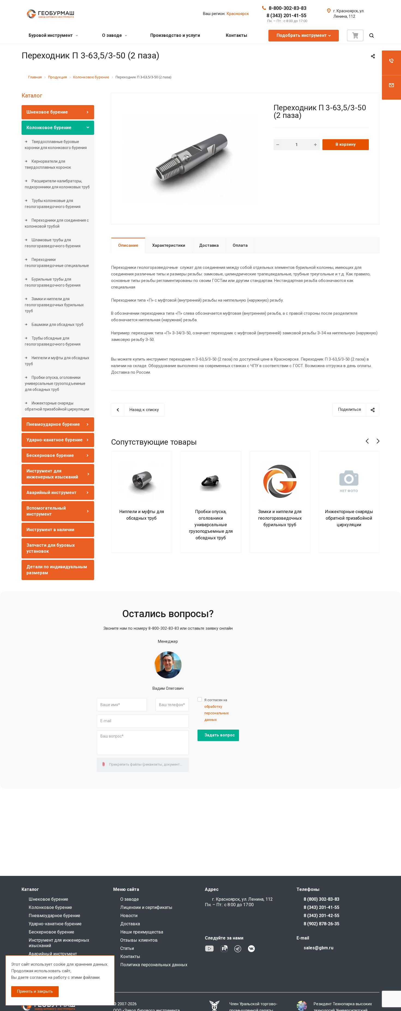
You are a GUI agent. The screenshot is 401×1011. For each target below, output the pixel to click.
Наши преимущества (141, 932)
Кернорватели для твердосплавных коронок (48, 164)
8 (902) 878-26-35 (321, 923)
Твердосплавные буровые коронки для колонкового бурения (56, 144)
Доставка (209, 245)
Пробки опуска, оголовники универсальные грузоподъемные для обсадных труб (55, 383)
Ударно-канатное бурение (54, 439)
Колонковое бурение (48, 127)
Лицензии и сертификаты (146, 907)
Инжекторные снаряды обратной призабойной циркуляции (57, 406)
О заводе (112, 35)
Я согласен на (216, 710)
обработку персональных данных (216, 713)
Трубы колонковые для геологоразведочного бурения (52, 203)
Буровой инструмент (51, 35)
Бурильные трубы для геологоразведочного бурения (52, 282)
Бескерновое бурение (50, 455)
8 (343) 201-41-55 (286, 15)
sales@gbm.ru (318, 947)
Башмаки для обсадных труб (57, 324)
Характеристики (168, 245)
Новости (128, 915)
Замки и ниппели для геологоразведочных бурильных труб (54, 305)
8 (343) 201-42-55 (321, 915)
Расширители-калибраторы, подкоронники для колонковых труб (57, 184)
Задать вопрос (220, 735)
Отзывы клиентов (139, 940)
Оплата (240, 245)
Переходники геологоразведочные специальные (57, 262)
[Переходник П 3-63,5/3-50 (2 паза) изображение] (190, 158)
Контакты (236, 35)
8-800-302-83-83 (287, 8)
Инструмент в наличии (50, 529)
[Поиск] (371, 36)
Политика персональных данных (153, 964)
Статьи (127, 948)
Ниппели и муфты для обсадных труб (57, 361)
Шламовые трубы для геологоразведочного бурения (52, 243)
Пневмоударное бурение (53, 424)
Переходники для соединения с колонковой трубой (57, 223)
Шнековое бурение (47, 112)
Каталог (32, 95)
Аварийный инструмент (51, 492)
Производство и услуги (175, 35)
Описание (128, 245)
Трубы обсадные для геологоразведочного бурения (52, 341)
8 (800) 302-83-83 (321, 899)
